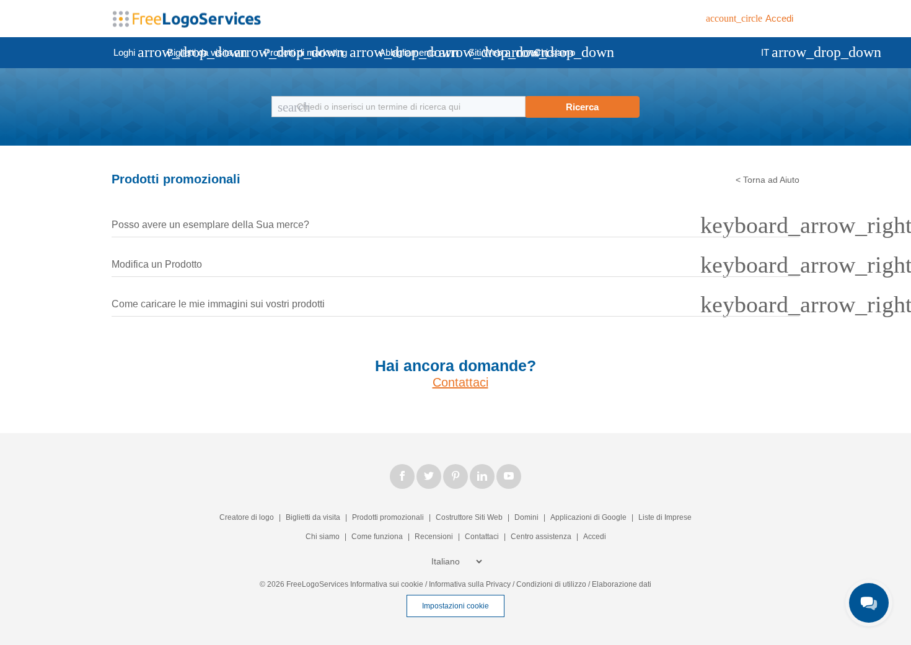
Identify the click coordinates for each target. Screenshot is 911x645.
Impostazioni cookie (455, 606)
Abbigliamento (418, 52)
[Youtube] (508, 476)
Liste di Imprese (665, 517)
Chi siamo (554, 52)
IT (775, 52)
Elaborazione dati (621, 584)
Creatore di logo (246, 517)
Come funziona (377, 536)
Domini (526, 517)
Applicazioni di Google (589, 517)
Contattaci (460, 382)
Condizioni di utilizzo (551, 584)
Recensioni (434, 536)
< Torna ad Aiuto (767, 180)
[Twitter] (428, 476)
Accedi (594, 536)
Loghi (134, 52)
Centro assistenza (541, 536)
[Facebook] (402, 476)
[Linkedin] (482, 476)
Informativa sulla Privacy (470, 584)
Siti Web (496, 52)
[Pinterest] (455, 476)
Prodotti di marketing (316, 52)
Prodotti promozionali (388, 517)
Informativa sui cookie (386, 584)
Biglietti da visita (210, 52)
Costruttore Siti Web (469, 517)
